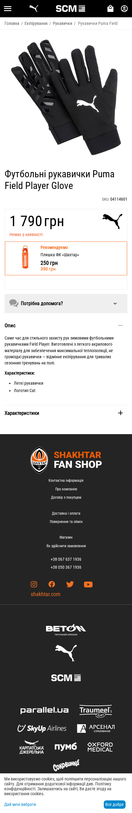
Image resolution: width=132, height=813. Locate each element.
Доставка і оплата (66, 513)
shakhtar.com (45, 594)
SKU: (105, 199)
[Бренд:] (112, 221)
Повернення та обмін (66, 522)
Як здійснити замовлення (66, 546)
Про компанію (66, 489)
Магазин (66, 537)
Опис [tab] (10, 325)
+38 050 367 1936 (66, 567)
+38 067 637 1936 (66, 559)
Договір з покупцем (66, 497)
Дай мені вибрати (20, 804)
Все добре (114, 804)
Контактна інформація (66, 480)
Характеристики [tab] (22, 413)
